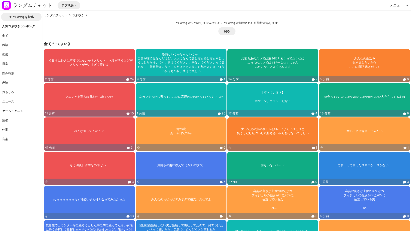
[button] (69, 5)
